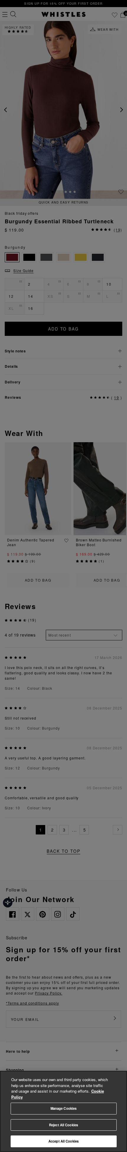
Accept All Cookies (63, 1141)
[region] (63, 1111)
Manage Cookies (64, 1108)
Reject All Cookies (63, 1124)
